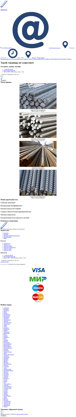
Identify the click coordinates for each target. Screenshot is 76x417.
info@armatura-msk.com (55, 48)
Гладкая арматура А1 (17, 59)
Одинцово (6, 366)
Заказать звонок (41, 57)
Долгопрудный (7, 322)
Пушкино (6, 376)
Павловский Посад (8, 370)
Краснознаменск (8, 348)
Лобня (5, 353)
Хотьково (6, 394)
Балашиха (6, 309)
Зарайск (6, 330)
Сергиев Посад (7, 384)
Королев (6, 341)
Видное (5, 313)
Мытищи (6, 362)
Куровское (6, 350)
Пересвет (6, 372)
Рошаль (5, 381)
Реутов (5, 380)
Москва (34, 57)
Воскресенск (7, 316)
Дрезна (5, 325)
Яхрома (5, 406)
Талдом (5, 390)
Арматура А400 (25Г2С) (38, 59)
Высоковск (6, 317)
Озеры (5, 368)
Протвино (6, 374)
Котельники (7, 342)
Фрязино (6, 392)
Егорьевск (6, 328)
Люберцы (6, 358)
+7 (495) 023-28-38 (7, 48)
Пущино (6, 377)
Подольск (6, 373)
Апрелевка (6, 308)
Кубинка (6, 349)
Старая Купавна (8, 388)
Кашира (6, 336)
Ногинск (6, 365)
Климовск (6, 337)
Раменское (6, 378)
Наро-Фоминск (7, 364)
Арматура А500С (27, 59)
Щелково (6, 400)
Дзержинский (7, 320)
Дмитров (6, 321)
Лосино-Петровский (9, 354)
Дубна (5, 326)
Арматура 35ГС (57, 59)
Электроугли (7, 404)
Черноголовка (7, 396)
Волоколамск (7, 314)
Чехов (5, 397)
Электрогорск (7, 401)
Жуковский (6, 329)
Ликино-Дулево (8, 352)
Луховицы (6, 356)
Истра (5, 334)
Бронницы (6, 310)
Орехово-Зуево (7, 369)
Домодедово (7, 324)
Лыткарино (6, 357)
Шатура (5, 398)
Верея (5, 312)
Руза (5, 382)
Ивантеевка (7, 333)
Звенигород (7, 332)
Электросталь (7, 402)
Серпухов (6, 385)
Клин (5, 338)
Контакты (63, 59)
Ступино (6, 389)
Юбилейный (7, 405)
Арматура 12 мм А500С (38, 167)
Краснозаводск (7, 346)
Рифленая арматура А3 (6, 59)
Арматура (9, 222)
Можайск (6, 360)
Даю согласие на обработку (15, 414)
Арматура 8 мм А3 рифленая (38, 110)
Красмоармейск (8, 344)
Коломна (6, 340)
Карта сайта (4, 264)
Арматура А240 (49, 59)
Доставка (69, 59)
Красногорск (7, 345)
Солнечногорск (7, 386)
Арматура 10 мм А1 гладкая (38, 138)
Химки (5, 393)
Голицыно (6, 318)
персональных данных (19, 79)
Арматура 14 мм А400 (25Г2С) (38, 196)
